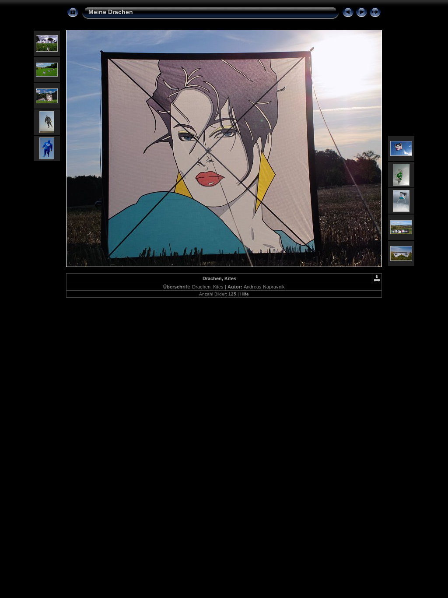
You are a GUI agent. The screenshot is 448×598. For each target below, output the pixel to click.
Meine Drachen (110, 11)
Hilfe (244, 294)
